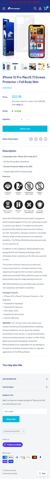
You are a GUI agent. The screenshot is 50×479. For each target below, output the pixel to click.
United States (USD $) (12, 431)
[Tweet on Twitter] (41, 139)
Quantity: (6, 119)
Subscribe (11, 419)
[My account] (40, 8)
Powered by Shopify (10, 473)
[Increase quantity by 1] (28, 119)
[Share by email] (45, 139)
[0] (45, 8)
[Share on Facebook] (31, 139)
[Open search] (35, 8)
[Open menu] (4, 8)
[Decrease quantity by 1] (14, 119)
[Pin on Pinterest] (36, 139)
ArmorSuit (7, 88)
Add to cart (25, 128)
